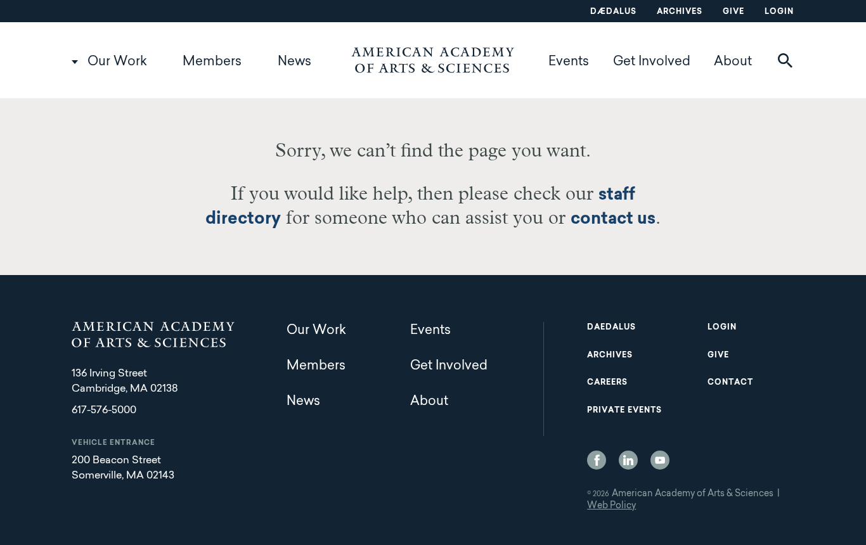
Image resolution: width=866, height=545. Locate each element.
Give (733, 12)
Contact (730, 383)
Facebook (596, 460)
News (294, 62)
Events (568, 62)
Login (779, 12)
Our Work (117, 62)
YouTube (659, 460)
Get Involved (651, 62)
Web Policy (611, 506)
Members (212, 62)
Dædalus (613, 12)
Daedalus (611, 327)
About (733, 62)
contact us (613, 220)
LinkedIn (628, 460)
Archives (679, 12)
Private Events (624, 410)
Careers (607, 383)
